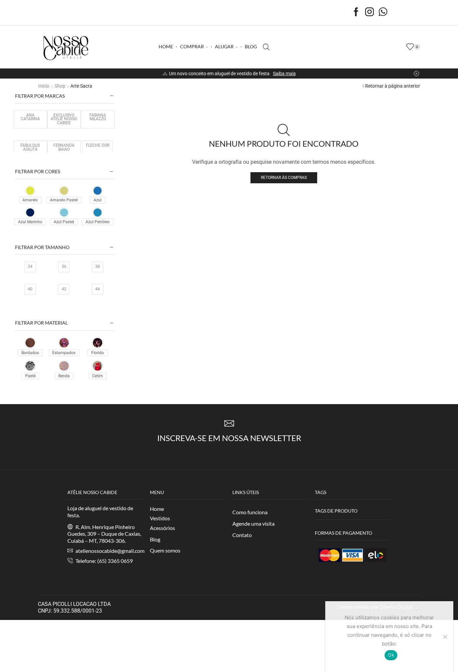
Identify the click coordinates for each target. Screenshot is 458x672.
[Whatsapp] (383, 12)
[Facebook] (356, 12)
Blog (155, 539)
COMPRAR (192, 46)
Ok (391, 655)
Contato (242, 535)
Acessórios (162, 528)
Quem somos (165, 550)
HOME (166, 46)
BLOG (251, 46)
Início (43, 86)
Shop (60, 86)
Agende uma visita (253, 523)
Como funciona (250, 512)
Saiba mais (284, 73)
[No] (445, 636)
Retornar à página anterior (392, 86)
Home (157, 509)
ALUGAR (224, 46)
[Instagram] (369, 12)
